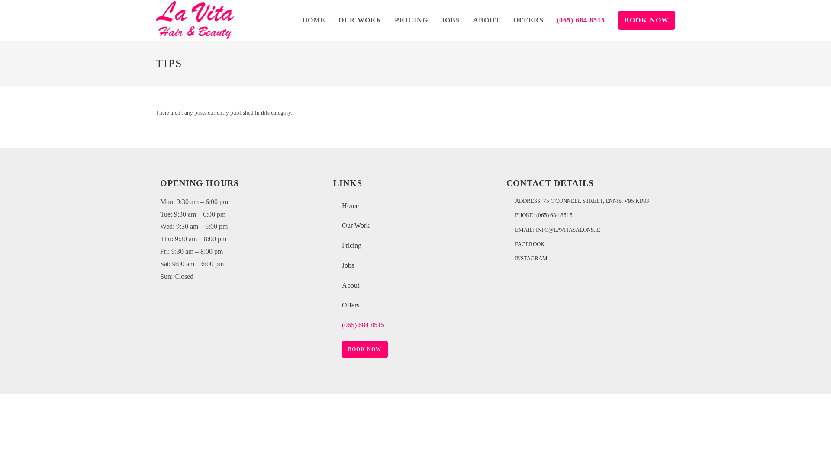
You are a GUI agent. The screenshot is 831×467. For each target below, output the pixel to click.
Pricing (351, 245)
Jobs (348, 265)
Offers (350, 305)
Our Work (356, 225)
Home (350, 205)
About (350, 285)
